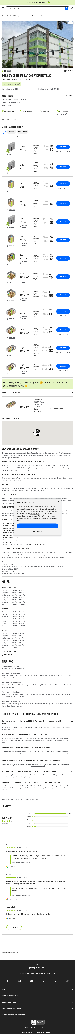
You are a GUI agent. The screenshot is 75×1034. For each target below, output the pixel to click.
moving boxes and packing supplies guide (14, 777)
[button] (37, 393)
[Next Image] (72, 39)
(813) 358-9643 (20, 89)
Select (63, 147)
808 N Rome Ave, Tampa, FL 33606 (38, 404)
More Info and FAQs (9, 120)
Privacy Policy (27, 1032)
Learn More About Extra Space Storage (36, 973)
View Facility (57, 404)
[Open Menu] (3, 8)
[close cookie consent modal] (58, 501)
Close (37, 526)
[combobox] (38, 8)
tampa (23, 16)
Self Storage (11, 131)
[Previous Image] (2, 39)
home (4, 16)
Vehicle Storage (22, 131)
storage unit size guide (38, 766)
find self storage (13, 16)
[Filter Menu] (4, 132)
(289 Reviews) (12, 71)
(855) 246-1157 (9, 655)
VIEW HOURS (69, 95)
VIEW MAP (69, 71)
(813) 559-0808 (55, 89)
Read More (14, 927)
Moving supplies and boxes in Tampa (16, 544)
